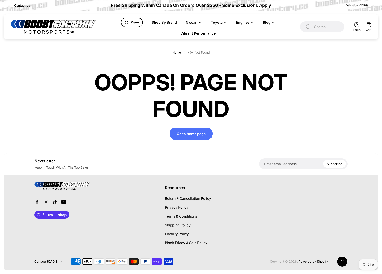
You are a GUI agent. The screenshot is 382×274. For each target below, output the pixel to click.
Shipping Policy (178, 225)
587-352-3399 (357, 5)
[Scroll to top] (342, 261)
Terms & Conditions (181, 216)
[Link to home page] (62, 186)
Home (176, 52)
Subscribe (334, 164)
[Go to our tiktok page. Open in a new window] (54, 202)
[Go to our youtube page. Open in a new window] (63, 202)
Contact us (22, 5)
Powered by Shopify (313, 261)
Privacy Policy (176, 207)
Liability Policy (177, 234)
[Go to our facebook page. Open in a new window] (37, 202)
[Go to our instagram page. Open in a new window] (46, 202)
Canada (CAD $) (46, 261)
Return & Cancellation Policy (188, 198)
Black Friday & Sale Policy (186, 243)
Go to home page (191, 134)
